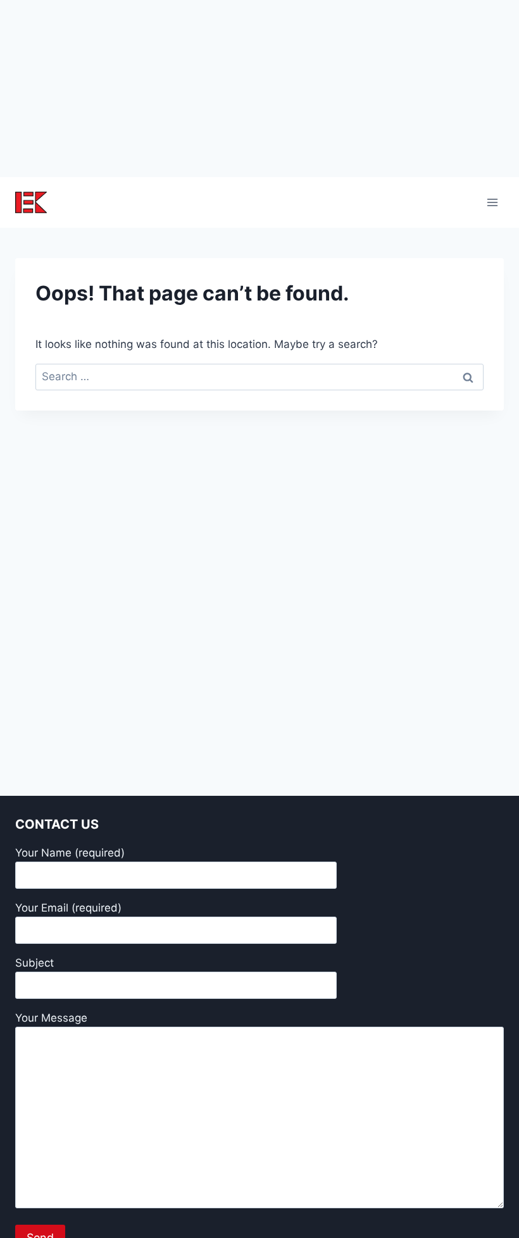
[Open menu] (492, 202)
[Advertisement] (259, 88)
